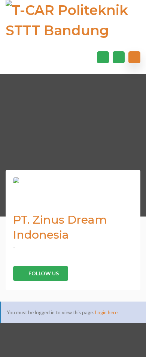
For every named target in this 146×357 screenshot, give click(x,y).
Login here (106, 312)
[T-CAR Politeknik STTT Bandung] (73, 20)
